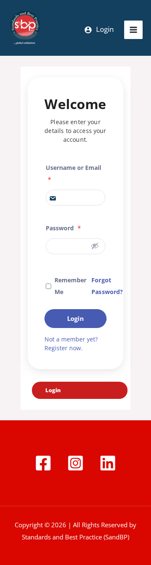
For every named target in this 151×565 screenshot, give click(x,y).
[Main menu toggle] (133, 30)
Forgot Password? (107, 286)
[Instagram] (75, 463)
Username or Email (73, 173)
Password (63, 228)
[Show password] (95, 246)
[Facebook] (43, 463)
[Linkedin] (108, 463)
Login (75, 318)
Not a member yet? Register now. (71, 343)
